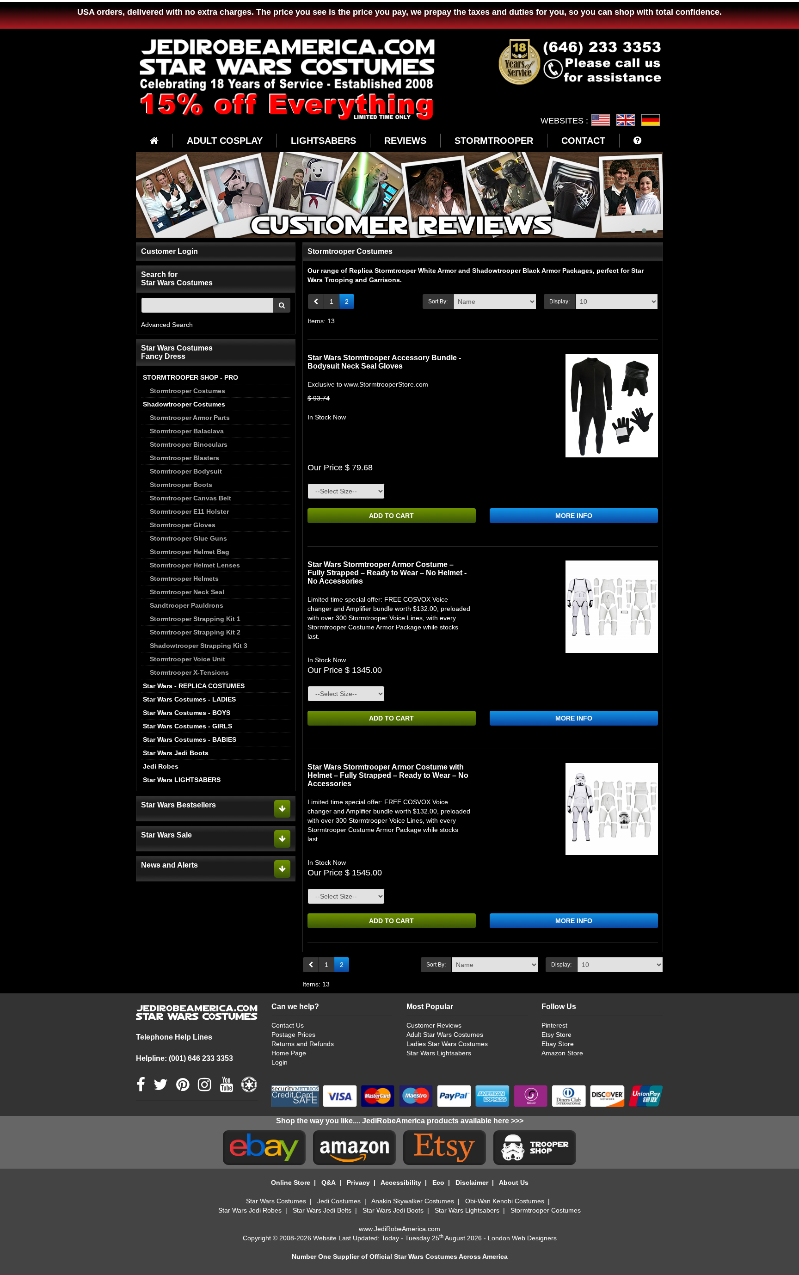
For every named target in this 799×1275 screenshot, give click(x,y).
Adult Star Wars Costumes (444, 1034)
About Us (514, 1182)
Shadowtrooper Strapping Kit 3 (198, 645)
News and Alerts (169, 865)
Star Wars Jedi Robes (250, 1210)
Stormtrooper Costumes (187, 390)
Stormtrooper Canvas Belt (190, 498)
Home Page (288, 1053)
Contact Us (287, 1025)
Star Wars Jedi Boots (176, 753)
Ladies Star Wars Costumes (447, 1043)
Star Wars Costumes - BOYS (186, 712)
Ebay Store (557, 1043)
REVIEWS (405, 141)
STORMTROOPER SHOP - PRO (190, 377)
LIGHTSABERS (323, 141)
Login (279, 1062)
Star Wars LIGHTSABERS (182, 779)
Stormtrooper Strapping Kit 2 (195, 632)
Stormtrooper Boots (181, 484)
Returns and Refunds (302, 1043)
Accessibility (401, 1182)
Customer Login (169, 251)
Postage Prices (293, 1034)
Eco (438, 1182)
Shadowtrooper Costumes (184, 404)
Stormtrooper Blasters (184, 458)
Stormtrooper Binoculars (188, 444)
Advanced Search (167, 324)
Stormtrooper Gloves (182, 525)
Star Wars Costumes (276, 1201)
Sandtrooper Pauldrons (186, 605)
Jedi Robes (160, 766)
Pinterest (554, 1025)
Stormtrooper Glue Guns (188, 538)
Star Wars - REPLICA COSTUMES (194, 686)
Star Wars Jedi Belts (322, 1210)
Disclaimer (471, 1182)
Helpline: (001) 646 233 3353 (184, 1058)
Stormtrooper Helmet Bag (189, 551)
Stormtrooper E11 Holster (189, 511)
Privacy (358, 1182)
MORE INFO (573, 515)
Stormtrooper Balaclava (187, 431)
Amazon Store (562, 1053)
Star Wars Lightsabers (438, 1053)
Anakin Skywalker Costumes (412, 1201)
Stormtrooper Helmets (184, 578)
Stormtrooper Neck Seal (187, 592)
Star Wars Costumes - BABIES (189, 739)
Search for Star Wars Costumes (177, 279)
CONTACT (583, 141)
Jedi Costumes (339, 1201)
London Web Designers (522, 1238)
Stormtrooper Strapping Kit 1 (195, 618)
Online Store (290, 1182)
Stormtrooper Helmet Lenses (195, 565)
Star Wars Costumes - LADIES (189, 699)
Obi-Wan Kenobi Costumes (504, 1201)
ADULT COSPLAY (225, 141)
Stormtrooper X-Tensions (189, 672)
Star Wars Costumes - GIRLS (187, 726)
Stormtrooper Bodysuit (186, 471)
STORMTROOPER (494, 141)
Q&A (328, 1182)
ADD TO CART (391, 515)
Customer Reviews (433, 1025)
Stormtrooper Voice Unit (187, 659)
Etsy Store (556, 1034)
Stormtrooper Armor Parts (190, 417)
